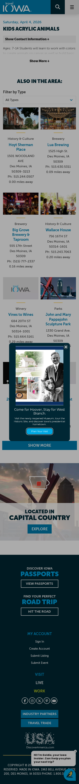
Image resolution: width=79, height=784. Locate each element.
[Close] (65, 347)
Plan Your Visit (39, 431)
